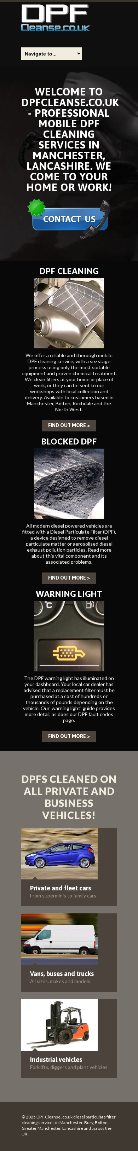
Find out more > (69, 425)
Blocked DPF (69, 441)
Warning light (69, 594)
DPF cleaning (69, 271)
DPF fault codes (95, 714)
